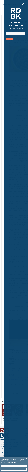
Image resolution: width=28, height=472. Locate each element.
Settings (13, 469)
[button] (23, 4)
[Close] (26, 459)
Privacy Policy (12, 462)
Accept (13, 466)
